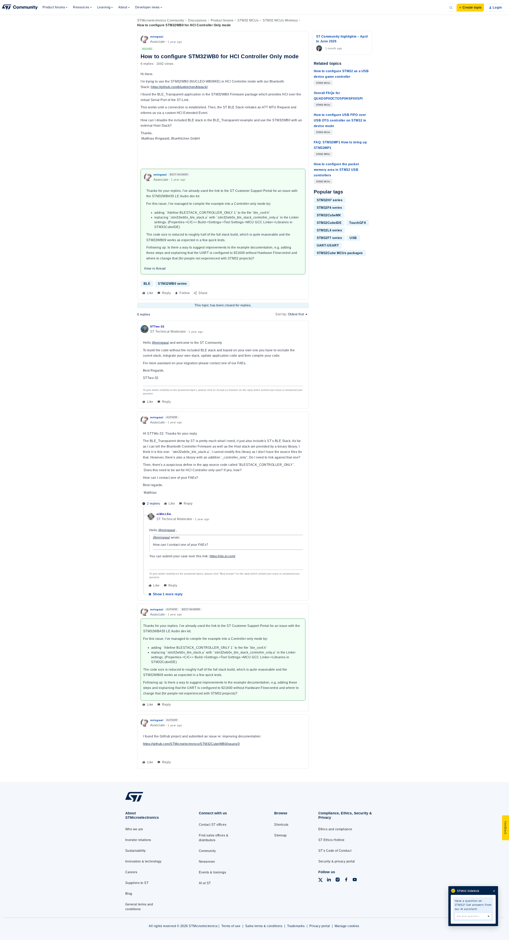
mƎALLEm (163, 514)
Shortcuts (281, 824)
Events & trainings (212, 872)
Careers (131, 872)
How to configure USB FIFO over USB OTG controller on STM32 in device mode (340, 120)
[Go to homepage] (154, 801)
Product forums (222, 20)
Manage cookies (347, 926)
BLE (147, 283)
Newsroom (207, 861)
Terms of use (230, 926)
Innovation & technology (143, 861)
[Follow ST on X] (320, 880)
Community (207, 851)
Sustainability (135, 850)
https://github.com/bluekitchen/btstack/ (179, 87)
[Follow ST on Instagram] (337, 880)
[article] (223, 364)
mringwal (156, 36)
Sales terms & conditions (264, 926)
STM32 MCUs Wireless (280, 20)
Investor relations (138, 840)
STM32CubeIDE (329, 222)
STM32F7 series (329, 238)
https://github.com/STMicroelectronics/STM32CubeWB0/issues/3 (191, 744)
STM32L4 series (329, 230)
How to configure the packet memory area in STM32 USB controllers (336, 169)
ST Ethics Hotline (331, 840)
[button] (470, 8)
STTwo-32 (157, 326)
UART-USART (328, 245)
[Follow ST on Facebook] (346, 880)
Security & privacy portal (336, 861)
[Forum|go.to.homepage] (20, 8)
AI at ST (205, 883)
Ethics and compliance (335, 829)
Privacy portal (319, 926)
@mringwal (160, 342)
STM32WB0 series (172, 283)
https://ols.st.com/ (222, 556)
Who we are (134, 829)
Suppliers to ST (137, 883)
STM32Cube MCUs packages (340, 253)
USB (353, 238)
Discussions (197, 20)
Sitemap (280, 835)
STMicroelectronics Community (160, 20)
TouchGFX (357, 222)
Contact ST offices (212, 824)
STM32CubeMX (329, 215)
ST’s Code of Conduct (335, 850)
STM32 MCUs (247, 20)
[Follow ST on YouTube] (354, 880)
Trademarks (296, 926)
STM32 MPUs (323, 154)
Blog (128, 893)
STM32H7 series (330, 200)
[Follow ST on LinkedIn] (328, 880)
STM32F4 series (329, 207)
